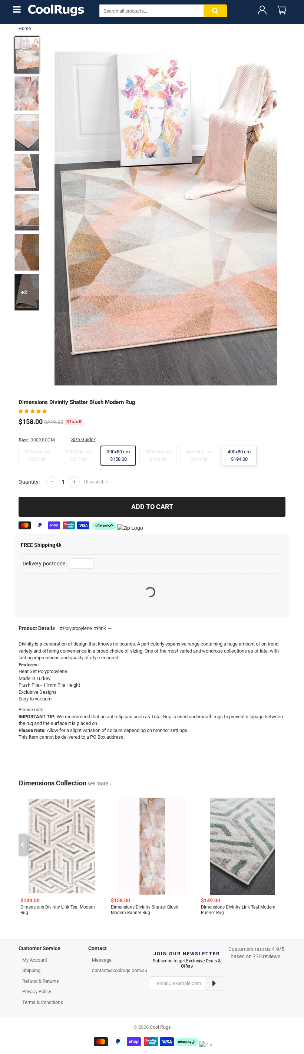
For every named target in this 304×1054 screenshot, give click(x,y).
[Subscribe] (214, 983)
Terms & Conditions (42, 1002)
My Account (34, 960)
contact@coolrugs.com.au (119, 970)
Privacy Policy (36, 991)
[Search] (215, 10)
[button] (33, 411)
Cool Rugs (160, 1027)
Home (25, 28)
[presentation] (22, 845)
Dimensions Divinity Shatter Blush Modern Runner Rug (144, 909)
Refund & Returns (40, 981)
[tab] (48, 950)
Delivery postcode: (45, 564)
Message (102, 960)
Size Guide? (83, 439)
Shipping (38, 545)
